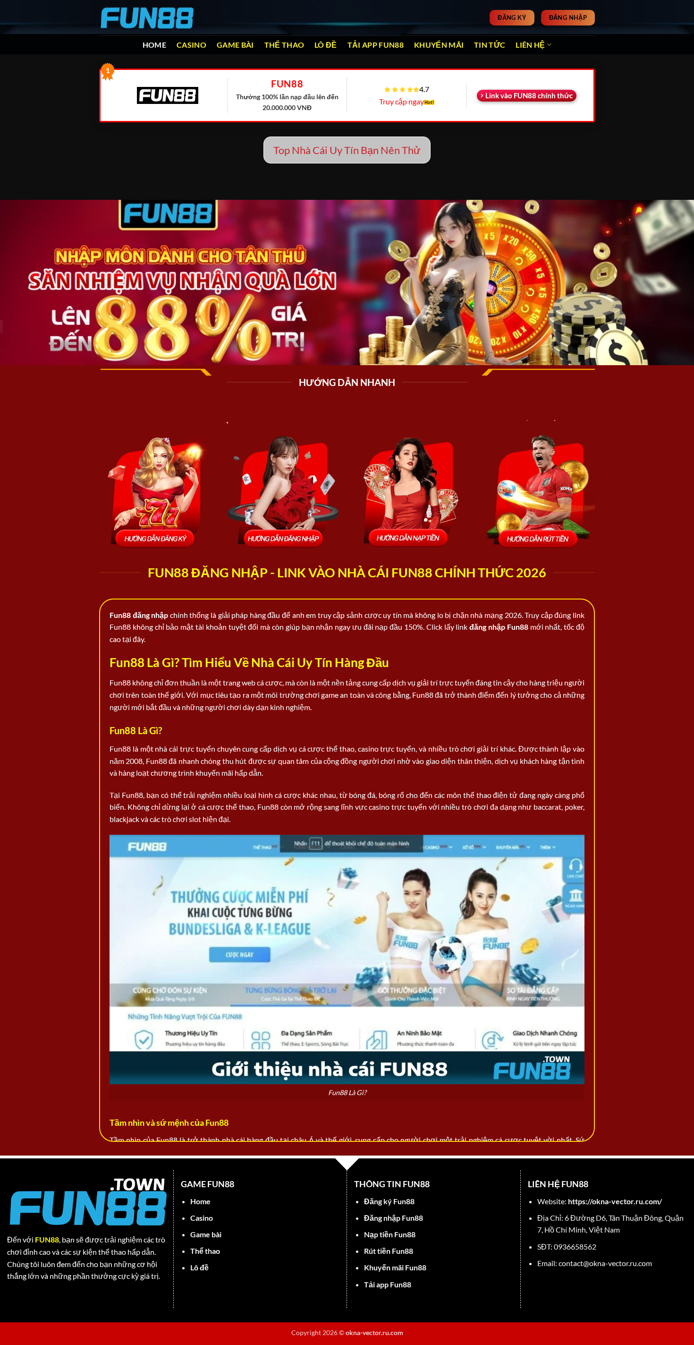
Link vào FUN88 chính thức (529, 95)
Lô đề (325, 44)
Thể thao (284, 44)
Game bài (235, 44)
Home (154, 44)
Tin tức (489, 44)
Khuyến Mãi (439, 44)
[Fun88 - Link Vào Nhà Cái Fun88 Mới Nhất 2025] (146, 17)
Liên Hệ (530, 44)
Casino (191, 44)
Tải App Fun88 (375, 44)
